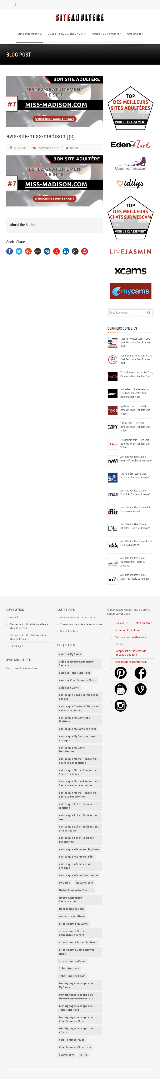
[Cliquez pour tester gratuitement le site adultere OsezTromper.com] (130, 163)
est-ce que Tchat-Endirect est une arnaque (79, 828)
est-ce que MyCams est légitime (74, 719)
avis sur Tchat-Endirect (74, 673)
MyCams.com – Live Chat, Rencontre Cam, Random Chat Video (135, 410)
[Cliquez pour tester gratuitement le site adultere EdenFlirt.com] (130, 144)
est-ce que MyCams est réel (77, 729)
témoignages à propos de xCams (76, 1030)
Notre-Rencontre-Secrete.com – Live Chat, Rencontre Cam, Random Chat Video (136, 393)
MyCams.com (84, 882)
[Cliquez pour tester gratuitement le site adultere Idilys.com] (130, 183)
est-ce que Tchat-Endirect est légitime (79, 806)
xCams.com (66, 1054)
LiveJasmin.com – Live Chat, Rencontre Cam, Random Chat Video (135, 444)
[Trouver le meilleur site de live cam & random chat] (130, 217)
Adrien (74, 148)
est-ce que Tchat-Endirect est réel (79, 817)
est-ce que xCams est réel (76, 856)
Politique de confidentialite (130, 637)
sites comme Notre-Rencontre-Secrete (72, 933)
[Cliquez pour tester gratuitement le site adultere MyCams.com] (130, 291)
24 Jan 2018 (20, 148)
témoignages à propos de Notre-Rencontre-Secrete (76, 996)
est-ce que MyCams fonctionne (72, 749)
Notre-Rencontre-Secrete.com (71, 899)
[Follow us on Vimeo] (141, 694)
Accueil (13, 617)
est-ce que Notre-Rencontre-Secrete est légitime (78, 761)
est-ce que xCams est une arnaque (76, 866)
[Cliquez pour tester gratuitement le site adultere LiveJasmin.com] (130, 251)
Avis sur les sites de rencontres (78, 617)
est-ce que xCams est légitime (79, 849)
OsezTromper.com (71, 909)
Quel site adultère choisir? (67, 33)
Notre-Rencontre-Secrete (76, 890)
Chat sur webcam (29, 33)
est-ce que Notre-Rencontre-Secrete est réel (78, 772)
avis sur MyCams (70, 654)
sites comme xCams (72, 961)
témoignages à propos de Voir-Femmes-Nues (76, 1019)
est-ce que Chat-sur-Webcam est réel (78, 697)
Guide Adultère (69, 631)
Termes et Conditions (127, 630)
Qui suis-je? (135, 33)
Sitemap (119, 644)
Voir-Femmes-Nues (72, 1039)
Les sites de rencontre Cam (131, 662)
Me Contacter (144, 623)
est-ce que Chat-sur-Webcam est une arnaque (78, 708)
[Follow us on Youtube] (121, 694)
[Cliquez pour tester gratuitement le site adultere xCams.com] (130, 271)
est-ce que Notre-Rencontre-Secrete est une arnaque (78, 783)
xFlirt (83, 1054)
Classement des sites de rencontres (81, 624)
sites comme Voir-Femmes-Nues (77, 951)
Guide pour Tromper (106, 33)
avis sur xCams (69, 687)
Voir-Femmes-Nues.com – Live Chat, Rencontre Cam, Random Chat (136, 359)
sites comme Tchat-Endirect (78, 942)
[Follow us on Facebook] (141, 678)
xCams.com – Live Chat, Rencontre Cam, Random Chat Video (135, 427)
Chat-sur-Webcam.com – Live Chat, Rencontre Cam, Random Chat (135, 342)
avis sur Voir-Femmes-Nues (77, 680)
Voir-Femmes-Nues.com (75, 1047)
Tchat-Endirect (69, 968)
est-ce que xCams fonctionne (78, 875)
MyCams (64, 882)
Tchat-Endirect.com (72, 976)
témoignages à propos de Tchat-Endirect (76, 1008)
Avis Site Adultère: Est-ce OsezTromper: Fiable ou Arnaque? (133, 562)
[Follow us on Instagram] (121, 711)
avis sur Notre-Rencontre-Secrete (76, 663)
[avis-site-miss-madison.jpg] (54, 101)
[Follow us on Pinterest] (121, 678)
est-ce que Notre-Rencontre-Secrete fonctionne (78, 795)
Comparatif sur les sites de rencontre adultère (130, 653)
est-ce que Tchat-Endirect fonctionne (76, 840)
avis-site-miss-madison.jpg (40, 136)
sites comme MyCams (73, 923)
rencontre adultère (72, 916)
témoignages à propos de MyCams (76, 985)
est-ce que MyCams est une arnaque (77, 738)
